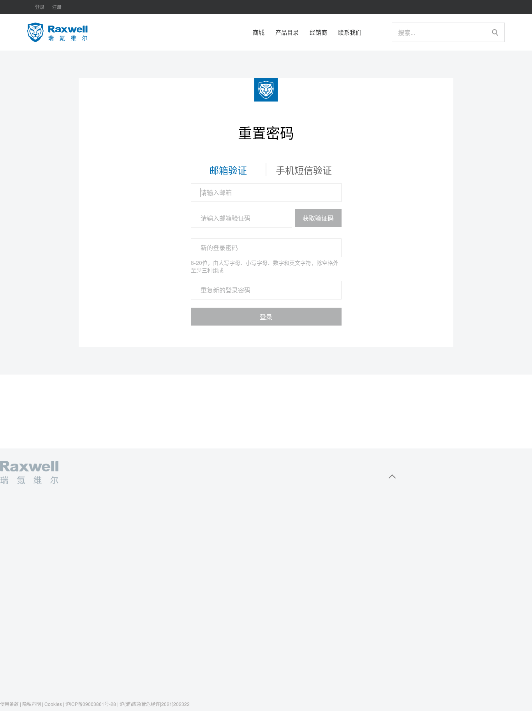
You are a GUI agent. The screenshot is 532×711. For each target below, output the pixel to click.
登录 (266, 316)
